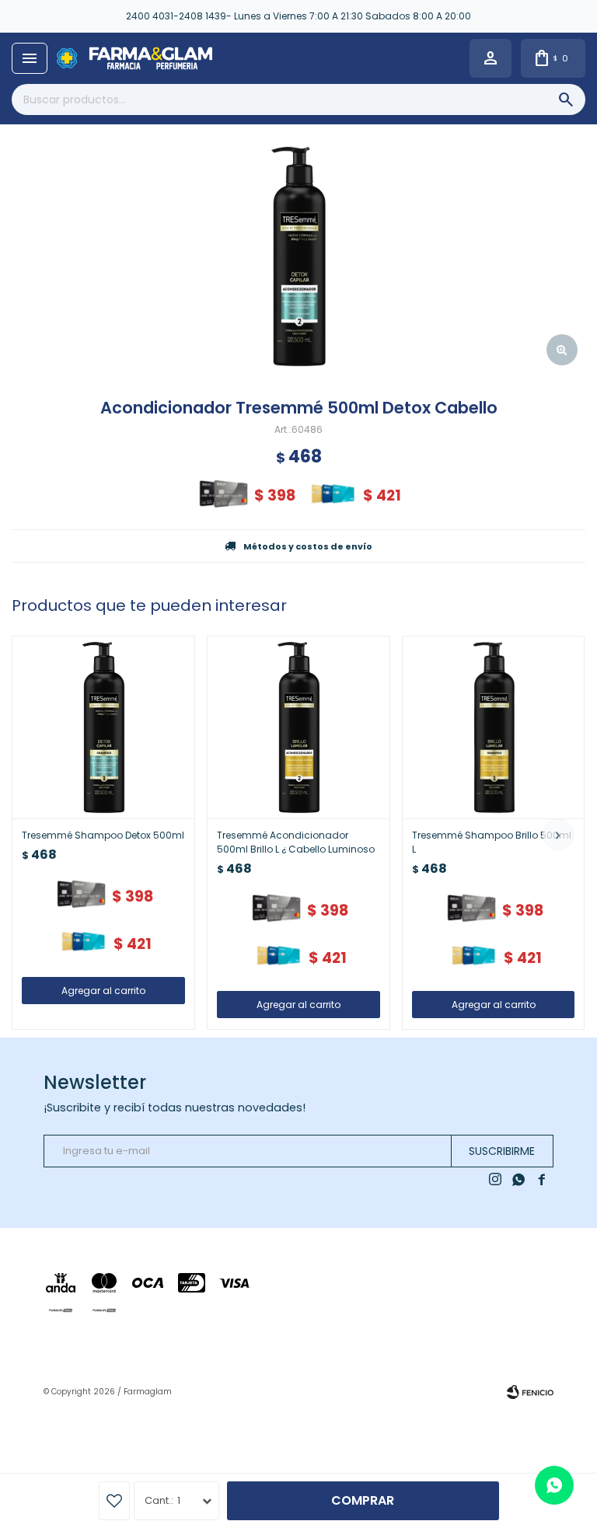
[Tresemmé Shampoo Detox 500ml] (103, 727)
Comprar (362, 1500)
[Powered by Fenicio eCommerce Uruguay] (530, 1392)
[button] (558, 834)
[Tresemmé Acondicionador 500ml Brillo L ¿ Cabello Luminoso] (298, 727)
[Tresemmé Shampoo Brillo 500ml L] (494, 727)
